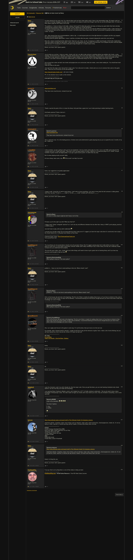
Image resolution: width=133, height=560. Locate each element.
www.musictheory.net (50, 88)
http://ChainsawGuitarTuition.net (66, 236)
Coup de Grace (32, 54)
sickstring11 (31, 129)
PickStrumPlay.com (50, 473)
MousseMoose (32, 315)
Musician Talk (40, 13)
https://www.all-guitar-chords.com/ (53, 72)
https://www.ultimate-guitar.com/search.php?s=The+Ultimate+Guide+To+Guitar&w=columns (69, 420)
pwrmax (30, 88)
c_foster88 (30, 150)
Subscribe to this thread (32, 490)
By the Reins (48, 337)
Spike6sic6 (31, 387)
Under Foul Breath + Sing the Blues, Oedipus (56, 338)
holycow (30, 420)
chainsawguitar (32, 212)
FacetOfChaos (32, 245)
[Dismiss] (121, 2)
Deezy (29, 20)
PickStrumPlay (32, 470)
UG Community (31, 13)
